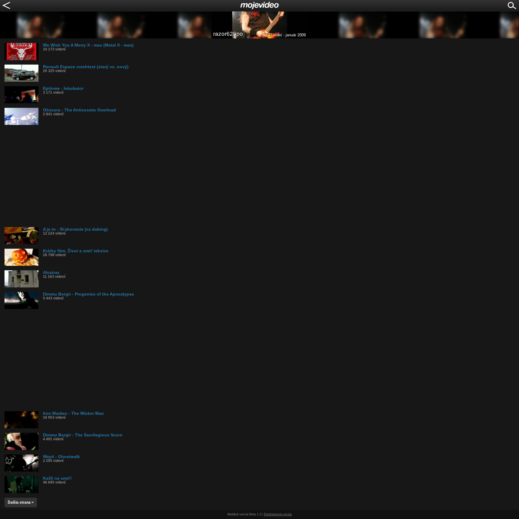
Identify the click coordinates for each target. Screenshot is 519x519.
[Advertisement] (185, 176)
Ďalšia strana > (21, 502)
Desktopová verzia (278, 514)
